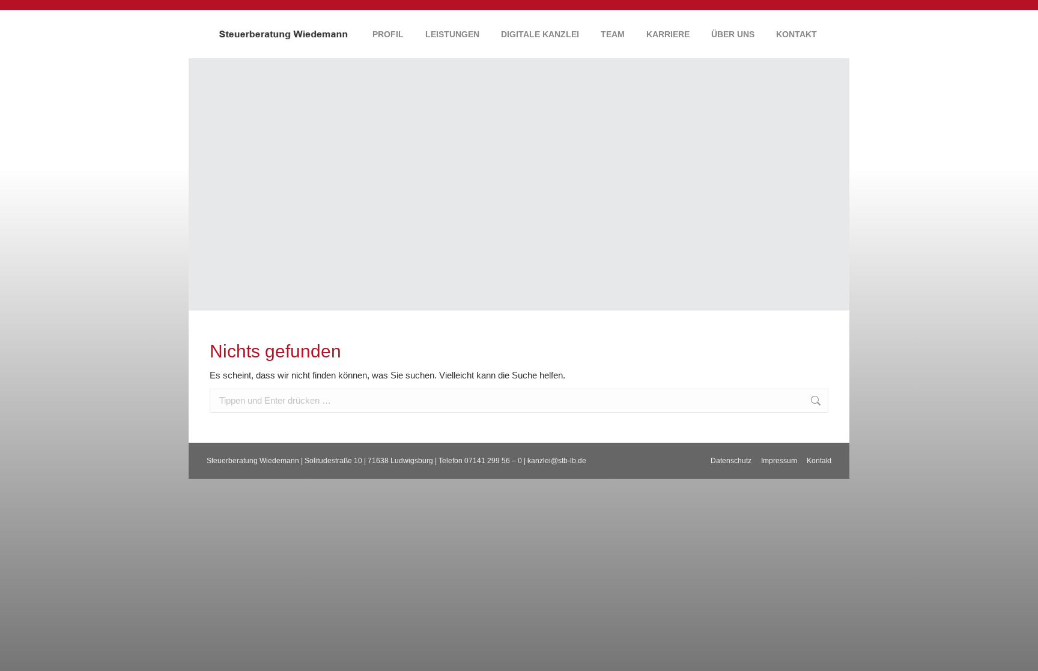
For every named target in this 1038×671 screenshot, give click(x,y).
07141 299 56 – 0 (493, 461)
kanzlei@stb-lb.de (556, 461)
